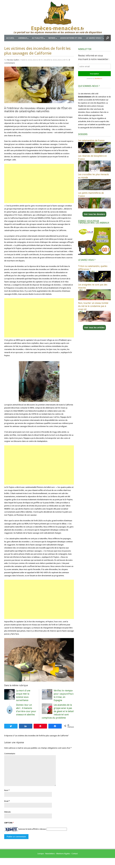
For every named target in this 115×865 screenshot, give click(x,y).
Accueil (10, 38)
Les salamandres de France (91, 140)
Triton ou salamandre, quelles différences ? (92, 268)
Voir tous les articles (94, 327)
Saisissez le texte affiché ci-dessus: (32, 829)
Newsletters (50, 854)
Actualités (37, 38)
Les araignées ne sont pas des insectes (92, 286)
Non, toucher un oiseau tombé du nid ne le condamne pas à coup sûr (93, 306)
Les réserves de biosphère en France (92, 157)
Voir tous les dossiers (94, 214)
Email (6, 801)
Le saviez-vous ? (94, 38)
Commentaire (9, 754)
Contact (75, 854)
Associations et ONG (71, 38)
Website (7, 812)
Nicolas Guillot (13, 60)
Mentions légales (63, 854)
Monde (51, 38)
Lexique (40, 854)
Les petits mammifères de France (91, 194)
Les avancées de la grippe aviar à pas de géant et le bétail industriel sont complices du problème (58, 711)
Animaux (22, 38)
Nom (6, 790)
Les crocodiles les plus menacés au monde (93, 176)
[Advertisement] (39, 183)
